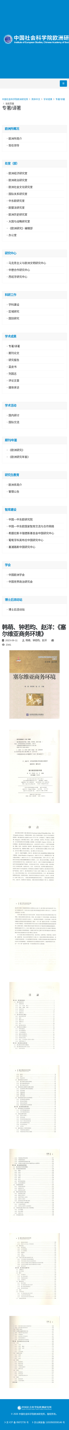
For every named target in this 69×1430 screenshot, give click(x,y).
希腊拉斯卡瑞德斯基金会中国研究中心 (31, 533)
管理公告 (14, 491)
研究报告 (14, 360)
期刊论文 (14, 353)
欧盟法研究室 (17, 207)
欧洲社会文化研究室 (21, 187)
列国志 (13, 373)
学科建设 (14, 304)
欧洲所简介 (15, 138)
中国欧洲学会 (17, 574)
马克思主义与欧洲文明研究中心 (27, 263)
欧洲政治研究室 (18, 180)
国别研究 (14, 318)
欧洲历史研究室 (18, 214)
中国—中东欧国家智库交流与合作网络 (31, 526)
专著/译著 (60, 99)
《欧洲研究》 (17, 450)
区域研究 (14, 311)
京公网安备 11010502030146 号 (49, 1422)
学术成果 (48, 99)
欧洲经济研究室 (18, 173)
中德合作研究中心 (19, 270)
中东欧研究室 (17, 200)
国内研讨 (14, 415)
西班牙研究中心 (18, 276)
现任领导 (14, 145)
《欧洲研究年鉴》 (19, 457)
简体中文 (35, 99)
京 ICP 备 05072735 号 (17, 1422)
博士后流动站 (17, 609)
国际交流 (14, 422)
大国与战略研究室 (19, 221)
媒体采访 (14, 387)
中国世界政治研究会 (21, 581)
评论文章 (14, 380)
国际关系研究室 (18, 194)
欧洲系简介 (15, 484)
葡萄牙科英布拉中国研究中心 (26, 540)
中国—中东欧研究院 (21, 519)
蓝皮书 (13, 366)
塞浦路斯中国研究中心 (22, 547)
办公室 (13, 235)
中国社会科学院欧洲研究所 (15, 99)
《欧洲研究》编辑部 (21, 228)
